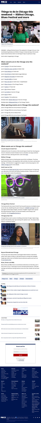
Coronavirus (34, 383)
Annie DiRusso (8, 71)
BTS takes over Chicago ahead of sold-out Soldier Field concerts (11, 319)
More (24, 2)
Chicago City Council (35, 377)
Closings (12, 372)
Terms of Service (21, 360)
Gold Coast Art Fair (14, 169)
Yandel (6, 97)
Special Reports (3, 376)
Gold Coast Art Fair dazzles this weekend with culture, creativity (12, 197)
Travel (23, 371)
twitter (37, 417)
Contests (23, 399)
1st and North (3, 395)
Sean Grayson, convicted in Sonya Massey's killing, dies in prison (19, 298)
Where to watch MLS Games (35, 412)
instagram (35, 417)
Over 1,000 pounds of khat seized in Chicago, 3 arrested (17, 294)
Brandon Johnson (35, 376)
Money (23, 381)
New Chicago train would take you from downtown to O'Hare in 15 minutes (21, 286)
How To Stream (24, 395)
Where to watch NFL (35, 396)
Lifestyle (22, 278)
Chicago (16, 278)
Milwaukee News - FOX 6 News (15, 395)
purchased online (7, 260)
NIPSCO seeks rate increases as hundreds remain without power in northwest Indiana (14, 328)
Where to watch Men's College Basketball (35, 405)
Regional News (14, 393)
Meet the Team (24, 401)
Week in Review (3, 396)
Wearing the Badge (4, 397)
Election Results (34, 371)
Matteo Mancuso (13, 99)
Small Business (24, 389)
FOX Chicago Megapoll (5, 377)
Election (33, 370)
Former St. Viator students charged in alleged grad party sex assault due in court (22, 290)
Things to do (14, 19)
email (39, 417)
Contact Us (23, 398)
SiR (5, 89)
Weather (13, 368)
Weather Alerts (13, 371)
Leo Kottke (7, 92)
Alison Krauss (8, 84)
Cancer (33, 382)
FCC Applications (24, 405)
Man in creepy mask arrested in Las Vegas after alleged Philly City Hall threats (13, 337)
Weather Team (13, 373)
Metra (23, 373)
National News (3, 371)
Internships (23, 403)
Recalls (33, 388)
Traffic (23, 368)
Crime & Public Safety (4, 373)
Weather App (13, 374)
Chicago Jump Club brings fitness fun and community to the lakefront (14, 246)
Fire (1, 388)
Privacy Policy (21, 359)
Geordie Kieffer (8, 79)
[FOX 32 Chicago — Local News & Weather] (4, 2)
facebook (33, 417)
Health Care (34, 387)
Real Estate (23, 388)
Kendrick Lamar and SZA (11, 69)
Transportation (24, 370)
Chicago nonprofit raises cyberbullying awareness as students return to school (13, 324)
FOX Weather (13, 377)
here (27, 154)
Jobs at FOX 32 (24, 402)
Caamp (6, 66)
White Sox (2, 387)
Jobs (22, 386)
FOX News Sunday (4, 378)
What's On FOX (13, 383)
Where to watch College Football (36, 398)
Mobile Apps (24, 396)
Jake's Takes (13, 382)
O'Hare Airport (24, 374)
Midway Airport (24, 376)
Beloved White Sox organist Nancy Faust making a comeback (12, 139)
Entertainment (29, 278)
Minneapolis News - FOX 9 (14, 400)
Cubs (2, 386)
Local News (3, 370)
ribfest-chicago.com (6, 164)
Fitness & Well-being (35, 386)
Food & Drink (13, 386)
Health (33, 381)
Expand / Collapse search (39, 2)
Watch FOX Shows (14, 388)
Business (23, 382)
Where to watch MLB (35, 399)
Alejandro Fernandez (10, 76)
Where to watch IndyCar (36, 402)
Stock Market (24, 391)
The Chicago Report (35, 372)
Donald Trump (34, 373)
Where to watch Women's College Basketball (35, 407)
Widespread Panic (13, 102)
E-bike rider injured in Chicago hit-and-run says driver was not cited (12, 333)
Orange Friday (3, 401)
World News (3, 372)
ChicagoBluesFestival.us (15, 213)
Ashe (6, 94)
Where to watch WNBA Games (35, 410)
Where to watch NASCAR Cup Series (35, 401)
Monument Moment (4, 399)
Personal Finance (24, 387)
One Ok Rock (8, 74)
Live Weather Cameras (15, 370)
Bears (2, 382)
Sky (1, 389)
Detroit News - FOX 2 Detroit (14, 398)
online (2, 270)
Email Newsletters (25, 397)
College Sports (3, 391)
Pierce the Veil (8, 81)
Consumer (23, 383)
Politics (33, 368)
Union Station (24, 377)
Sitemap (23, 407)
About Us (24, 393)
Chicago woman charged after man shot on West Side (17, 302)
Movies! (12, 387)
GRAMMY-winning (29, 208)
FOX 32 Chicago (9, 19)
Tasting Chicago (3, 398)
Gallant (6, 87)
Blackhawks (3, 383)
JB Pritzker (33, 374)
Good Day (2, 374)
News (11, 278)
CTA (22, 372)
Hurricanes (13, 376)
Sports (2, 381)
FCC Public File (24, 404)
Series (2, 393)
